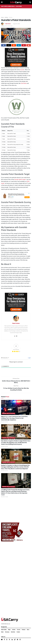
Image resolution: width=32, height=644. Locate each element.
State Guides (4, 629)
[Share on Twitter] (8, 45)
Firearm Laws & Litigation (8, 413)
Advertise (13, 632)
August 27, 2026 (5, 496)
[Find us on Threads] (20, 640)
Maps (9, 629)
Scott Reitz (23, 83)
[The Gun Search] (16, 57)
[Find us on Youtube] (1, 640)
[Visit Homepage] (16, 2)
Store (28, 629)
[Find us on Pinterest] (17, 640)
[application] (16, 107)
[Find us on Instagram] (6, 640)
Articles (6, 17)
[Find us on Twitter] (9, 640)
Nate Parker (8, 23)
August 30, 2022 (16, 23)
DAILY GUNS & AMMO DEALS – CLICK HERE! (11, 6)
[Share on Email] (28, 45)
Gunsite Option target (20, 179)
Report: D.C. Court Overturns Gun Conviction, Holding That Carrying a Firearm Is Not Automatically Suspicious (14, 418)
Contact (18, 632)
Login (29, 358)
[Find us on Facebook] (4, 640)
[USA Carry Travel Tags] (12, 532)
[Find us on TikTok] (14, 640)
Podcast (23, 629)
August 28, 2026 (5, 421)
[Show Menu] (2, 2)
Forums (18, 629)
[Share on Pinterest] (23, 45)
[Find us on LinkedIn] (12, 640)
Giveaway (7, 632)
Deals (2, 632)
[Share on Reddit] (14, 45)
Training (10, 17)
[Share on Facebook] (3, 45)
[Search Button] (30, 2)
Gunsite (22, 70)
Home (2, 17)
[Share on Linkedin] (18, 45)
